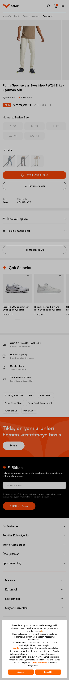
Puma (31, 395)
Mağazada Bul (36, 249)
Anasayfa (7, 16)
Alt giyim (35, 16)
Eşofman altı (48, 16)
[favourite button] (28, 276)
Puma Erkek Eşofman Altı (40, 403)
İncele (13, 445)
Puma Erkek (46, 395)
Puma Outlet (29, 410)
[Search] (49, 6)
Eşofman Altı (9, 97)
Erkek (16, 16)
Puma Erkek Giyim (13, 403)
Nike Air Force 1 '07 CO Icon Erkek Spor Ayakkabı (47, 308)
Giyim (25, 16)
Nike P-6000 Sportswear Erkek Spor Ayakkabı (16, 308)
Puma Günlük (11, 410)
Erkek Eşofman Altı (14, 395)
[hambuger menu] (62, 6)
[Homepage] (11, 6)
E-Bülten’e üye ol (19, 506)
